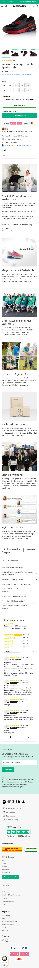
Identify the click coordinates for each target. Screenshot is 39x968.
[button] (7, 61)
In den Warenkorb (19, 115)
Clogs (4, 904)
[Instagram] (7, 940)
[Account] (32, 6)
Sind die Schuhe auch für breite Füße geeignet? (15, 607)
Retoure (4, 867)
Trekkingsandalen (8, 901)
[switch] (4, 965)
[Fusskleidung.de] (19, 6)
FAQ (3, 156)
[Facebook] (3, 940)
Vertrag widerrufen (10, 877)
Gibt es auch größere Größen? (12, 579)
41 (34, 85)
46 (28, 90)
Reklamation (6, 873)
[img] (15, 658)
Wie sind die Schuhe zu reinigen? (13, 601)
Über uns (5, 931)
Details (4, 150)
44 (16, 90)
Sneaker (4, 898)
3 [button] (19, 737)
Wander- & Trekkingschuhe (11, 895)
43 (10, 90)
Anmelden (8, 770)
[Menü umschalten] (2, 6)
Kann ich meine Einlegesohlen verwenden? (17, 584)
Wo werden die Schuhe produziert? (14, 596)
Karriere (4, 927)
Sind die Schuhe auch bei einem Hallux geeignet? (15, 590)
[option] (19, 27)
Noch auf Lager (19, 105)
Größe (4, 81)
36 (4, 85)
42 (4, 90)
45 (22, 90)
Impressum (6, 915)
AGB (3, 918)
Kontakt (4, 864)
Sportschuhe (6, 889)
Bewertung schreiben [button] (19, 629)
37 (10, 85)
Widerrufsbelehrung (9, 924)
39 (22, 85)
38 (16, 85)
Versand (18, 75)
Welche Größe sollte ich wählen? (13, 567)
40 (28, 85)
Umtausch (27, 75)
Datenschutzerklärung (9, 921)
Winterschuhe (6, 892)
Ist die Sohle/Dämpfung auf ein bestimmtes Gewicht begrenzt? (17, 573)
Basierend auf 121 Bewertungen (15, 626)
